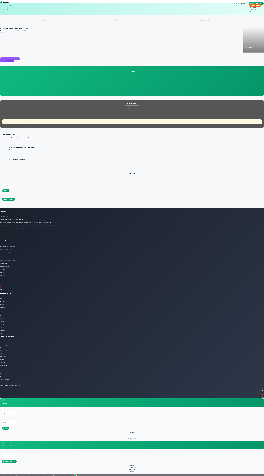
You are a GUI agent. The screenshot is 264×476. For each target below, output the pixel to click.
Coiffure (1, 353)
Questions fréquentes (4, 278)
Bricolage (2, 11)
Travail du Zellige (3, 345)
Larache (2, 327)
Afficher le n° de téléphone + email (11, 59)
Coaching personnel (4, 347)
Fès (1, 315)
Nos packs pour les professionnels (7, 246)
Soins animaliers (3, 342)
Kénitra (1, 318)
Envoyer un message (8, 61)
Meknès (1, 333)
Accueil (11, 5)
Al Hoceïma (2, 301)
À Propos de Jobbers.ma (5, 257)
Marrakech (2, 330)
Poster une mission (255, 5)
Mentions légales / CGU (5, 281)
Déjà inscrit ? (132, 471)
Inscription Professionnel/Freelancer (8, 260)
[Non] (76, 475)
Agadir (1, 298)
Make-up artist (3, 356)
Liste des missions (241, 3)
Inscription (132, 432)
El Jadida (2, 310)
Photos (117, 20)
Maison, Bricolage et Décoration (7, 9)
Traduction (2, 362)
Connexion (253, 7)
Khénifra (2, 321)
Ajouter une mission (4, 266)
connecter (15, 122)
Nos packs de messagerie (5, 252)
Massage (2, 359)
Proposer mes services (256, 3)
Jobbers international (4, 283)
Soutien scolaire (3, 376)
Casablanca (2, 307)
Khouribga (2, 324)
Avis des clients (132, 103)
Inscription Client (3, 263)
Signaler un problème (9, 199)
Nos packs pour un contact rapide (7, 255)
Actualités (2, 272)
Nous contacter (3, 275)
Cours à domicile (3, 373)
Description (44, 20)
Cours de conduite (4, 368)
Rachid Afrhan (248, 47)
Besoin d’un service (132, 435)
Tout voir (132, 92)
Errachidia (2, 313)
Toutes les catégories (5, 7)
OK (74, 475)
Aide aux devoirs (3, 365)
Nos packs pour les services (6, 249)
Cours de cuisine (3, 371)
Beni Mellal (2, 304)
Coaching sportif (3, 350)
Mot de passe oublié (132, 438)
